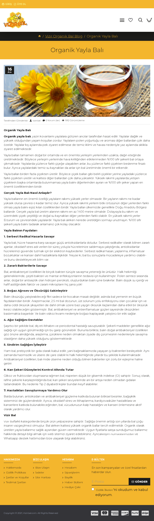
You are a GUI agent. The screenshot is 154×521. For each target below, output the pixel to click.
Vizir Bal (9, 421)
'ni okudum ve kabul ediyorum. (121, 492)
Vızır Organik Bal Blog (63, 36)
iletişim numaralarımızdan (117, 434)
